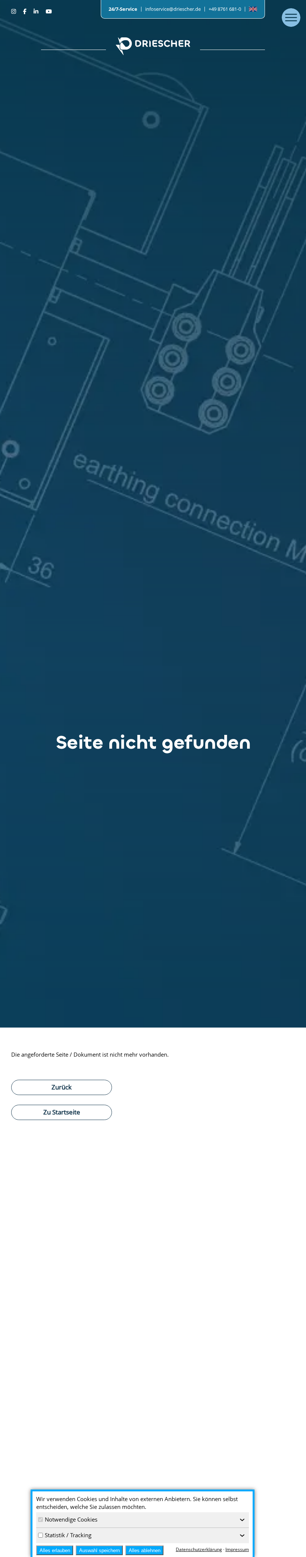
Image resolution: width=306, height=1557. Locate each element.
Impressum (237, 1549)
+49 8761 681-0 (225, 9)
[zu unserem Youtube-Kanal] (48, 11)
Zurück (61, 1086)
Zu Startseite (61, 1111)
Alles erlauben (55, 1550)
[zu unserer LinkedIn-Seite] (37, 11)
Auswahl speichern (99, 1550)
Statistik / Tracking (68, 1535)
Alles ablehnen (144, 1550)
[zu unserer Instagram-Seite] (14, 11)
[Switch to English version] (253, 9)
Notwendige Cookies (71, 1519)
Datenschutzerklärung (199, 1549)
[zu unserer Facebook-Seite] (25, 11)
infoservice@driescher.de (173, 9)
